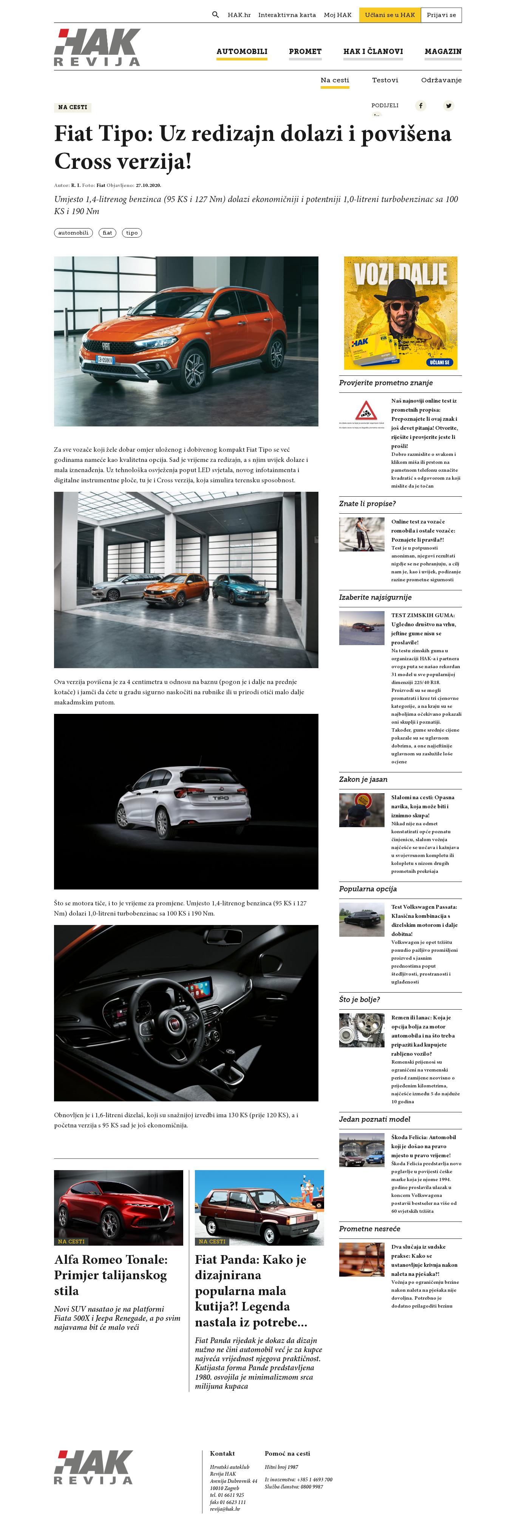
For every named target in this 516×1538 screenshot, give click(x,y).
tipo (132, 233)
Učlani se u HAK (390, 15)
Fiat (107, 233)
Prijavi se (441, 15)
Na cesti (72, 108)
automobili (73, 233)
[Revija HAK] (97, 47)
